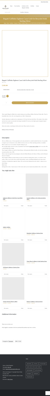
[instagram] (2, 1)
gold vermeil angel (38, 370)
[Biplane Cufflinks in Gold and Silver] (37, 288)
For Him (39, 366)
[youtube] (4, 1)
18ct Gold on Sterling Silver (21, 89)
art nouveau (35, 363)
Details (22, 205)
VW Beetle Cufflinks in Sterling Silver (11, 267)
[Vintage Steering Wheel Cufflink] (13, 288)
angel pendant (29, 363)
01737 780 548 (8, 367)
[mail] (7, 383)
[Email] (47, 108)
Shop (8, 23)
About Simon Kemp (44, 1)
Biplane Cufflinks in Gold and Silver (35, 301)
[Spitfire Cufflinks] (13, 217)
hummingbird (29, 373)
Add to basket (30, 102)
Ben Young (10, 379)
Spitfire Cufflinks (6, 227)
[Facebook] (41, 108)
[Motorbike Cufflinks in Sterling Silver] (37, 220)
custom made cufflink (33, 146)
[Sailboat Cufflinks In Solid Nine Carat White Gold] (13, 185)
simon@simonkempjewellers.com (13, 369)
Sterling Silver (28, 89)
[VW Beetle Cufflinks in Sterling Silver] (13, 254)
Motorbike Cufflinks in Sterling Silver (35, 233)
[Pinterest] (45, 108)
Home (5, 23)
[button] (7, 96)
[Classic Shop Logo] (5, 5)
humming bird (36, 373)
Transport (16, 23)
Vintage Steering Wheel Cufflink (10, 301)
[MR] (25, 53)
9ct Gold (32, 89)
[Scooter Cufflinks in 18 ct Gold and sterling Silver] (37, 185)
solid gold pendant (29, 376)
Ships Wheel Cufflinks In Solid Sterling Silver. (37, 261)
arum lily (28, 366)
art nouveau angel (43, 363)
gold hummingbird (30, 370)
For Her (33, 366)
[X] (43, 108)
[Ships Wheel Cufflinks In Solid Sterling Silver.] (37, 251)
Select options (6, 205)
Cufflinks (11, 23)
